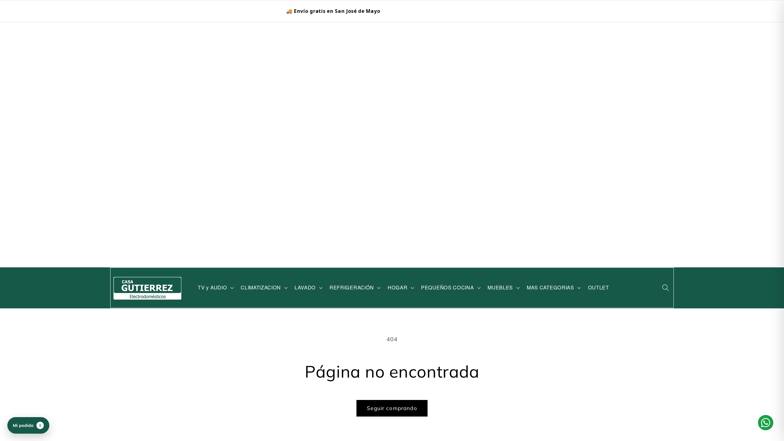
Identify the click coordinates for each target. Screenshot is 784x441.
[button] (215, 288)
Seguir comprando (392, 408)
